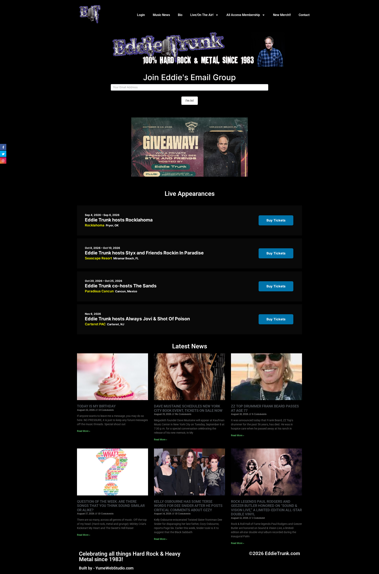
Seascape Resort (98, 258)
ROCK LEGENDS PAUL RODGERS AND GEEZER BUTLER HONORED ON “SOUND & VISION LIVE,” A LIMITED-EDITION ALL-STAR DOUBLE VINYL (266, 507)
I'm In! (190, 100)
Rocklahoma (94, 225)
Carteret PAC (95, 324)
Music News (161, 15)
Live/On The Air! (201, 15)
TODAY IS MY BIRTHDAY (96, 406)
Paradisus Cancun (99, 291)
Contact (304, 15)
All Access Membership (243, 15)
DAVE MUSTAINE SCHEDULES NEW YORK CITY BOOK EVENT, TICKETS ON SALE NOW (188, 408)
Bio (180, 15)
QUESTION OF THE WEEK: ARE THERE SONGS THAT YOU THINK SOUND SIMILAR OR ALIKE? (111, 505)
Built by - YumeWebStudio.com (106, 568)
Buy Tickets (275, 220)
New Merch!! (282, 15)
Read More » (83, 431)
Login (141, 15)
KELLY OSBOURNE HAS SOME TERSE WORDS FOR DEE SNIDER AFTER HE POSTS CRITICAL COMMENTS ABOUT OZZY (188, 505)
